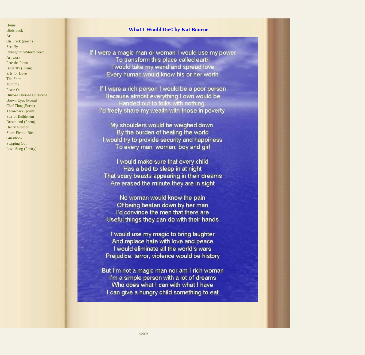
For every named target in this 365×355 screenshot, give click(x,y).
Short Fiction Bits (19, 133)
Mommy (12, 84)
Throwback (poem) (21, 111)
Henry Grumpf (17, 127)
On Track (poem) (19, 41)
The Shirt (13, 79)
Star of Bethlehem (20, 117)
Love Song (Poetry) (21, 149)
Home (10, 25)
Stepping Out (16, 143)
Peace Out (14, 90)
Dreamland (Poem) (20, 122)
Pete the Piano (17, 63)
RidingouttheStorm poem (25, 52)
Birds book (14, 31)
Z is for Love (16, 74)
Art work (13, 58)
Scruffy (12, 47)
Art (8, 36)
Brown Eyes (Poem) (21, 100)
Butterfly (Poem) (19, 68)
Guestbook (14, 138)
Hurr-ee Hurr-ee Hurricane (26, 95)
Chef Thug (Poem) (20, 106)
